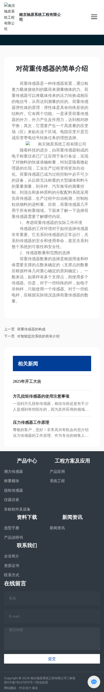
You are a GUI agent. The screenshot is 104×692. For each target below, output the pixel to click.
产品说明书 (13, 537)
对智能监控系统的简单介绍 (38, 336)
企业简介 (11, 556)
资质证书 (11, 565)
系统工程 (57, 480)
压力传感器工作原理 (31, 422)
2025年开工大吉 (27, 381)
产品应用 (57, 471)
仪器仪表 (11, 499)
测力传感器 (13, 471)
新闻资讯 (72, 517)
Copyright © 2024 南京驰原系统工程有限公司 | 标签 (39, 678)
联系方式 (11, 574)
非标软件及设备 (17, 509)
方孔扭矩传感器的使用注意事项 (41, 396)
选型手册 (11, 527)
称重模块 (11, 480)
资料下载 (27, 517)
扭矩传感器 (13, 490)
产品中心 (27, 461)
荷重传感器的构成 (31, 329)
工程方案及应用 (72, 461)
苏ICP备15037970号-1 (20, 682)
